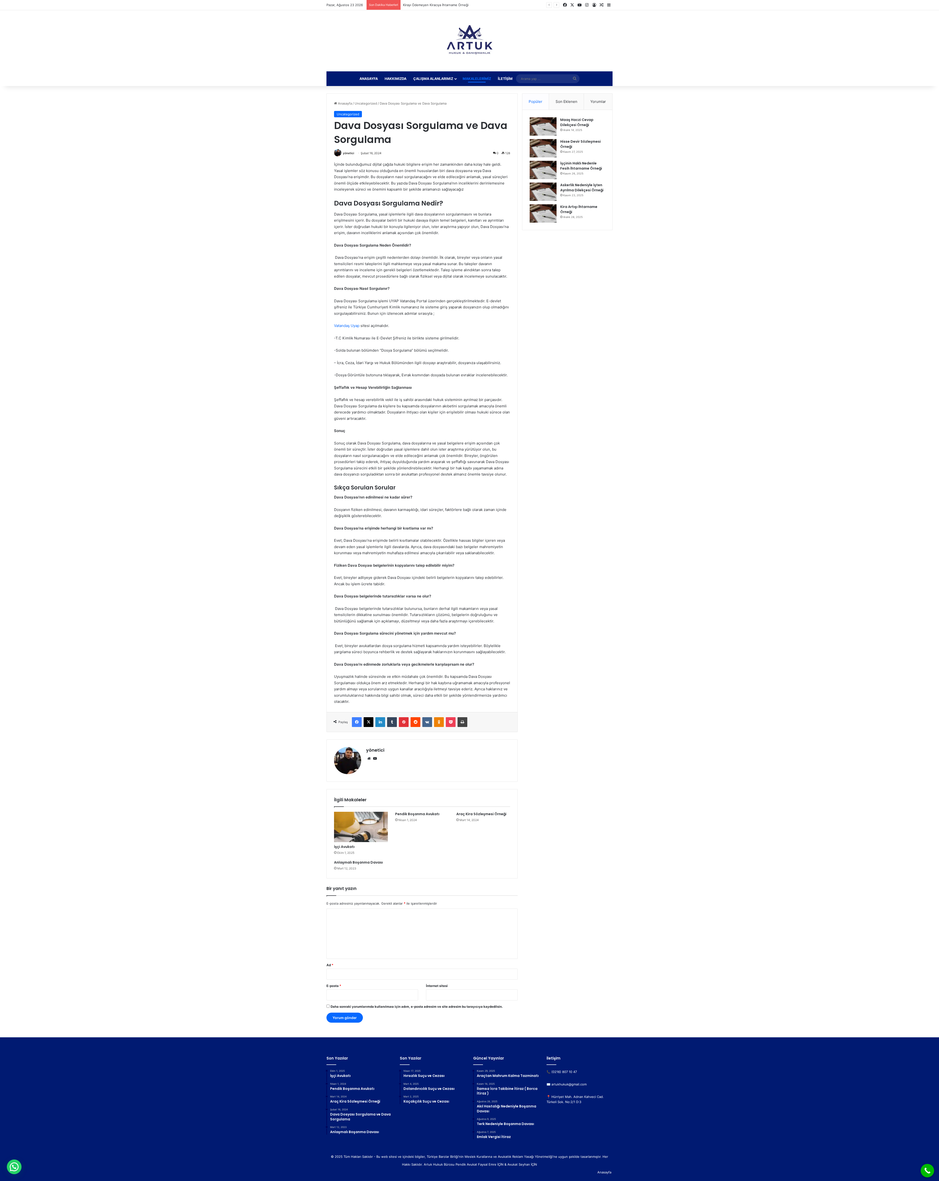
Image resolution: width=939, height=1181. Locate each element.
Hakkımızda (395, 78)
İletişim (505, 78)
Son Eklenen (566, 101)
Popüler (535, 101)
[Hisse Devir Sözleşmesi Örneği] (543, 148)
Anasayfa (368, 78)
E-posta (333, 986)
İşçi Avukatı (344, 846)
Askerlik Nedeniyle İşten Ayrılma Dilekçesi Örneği (582, 188)
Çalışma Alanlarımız (433, 78)
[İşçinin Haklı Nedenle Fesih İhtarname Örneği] (543, 170)
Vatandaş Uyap (346, 325)
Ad (329, 965)
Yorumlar (598, 101)
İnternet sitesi (437, 986)
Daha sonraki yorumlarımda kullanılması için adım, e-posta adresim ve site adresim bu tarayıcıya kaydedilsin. (417, 1006)
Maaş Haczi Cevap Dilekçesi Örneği (576, 122)
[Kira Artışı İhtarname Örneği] (543, 213)
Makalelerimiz (477, 78)
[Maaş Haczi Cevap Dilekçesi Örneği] (543, 126)
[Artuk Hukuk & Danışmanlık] (469, 41)
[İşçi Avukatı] (361, 827)
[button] (14, 1166)
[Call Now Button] (927, 1170)
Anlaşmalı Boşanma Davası (358, 862)
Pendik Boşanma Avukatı (417, 814)
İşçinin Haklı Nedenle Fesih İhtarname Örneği (581, 166)
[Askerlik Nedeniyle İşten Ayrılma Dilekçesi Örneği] (543, 192)
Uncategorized (366, 103)
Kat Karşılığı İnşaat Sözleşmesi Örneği (431, 5)
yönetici (348, 153)
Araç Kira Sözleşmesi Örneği (481, 814)
